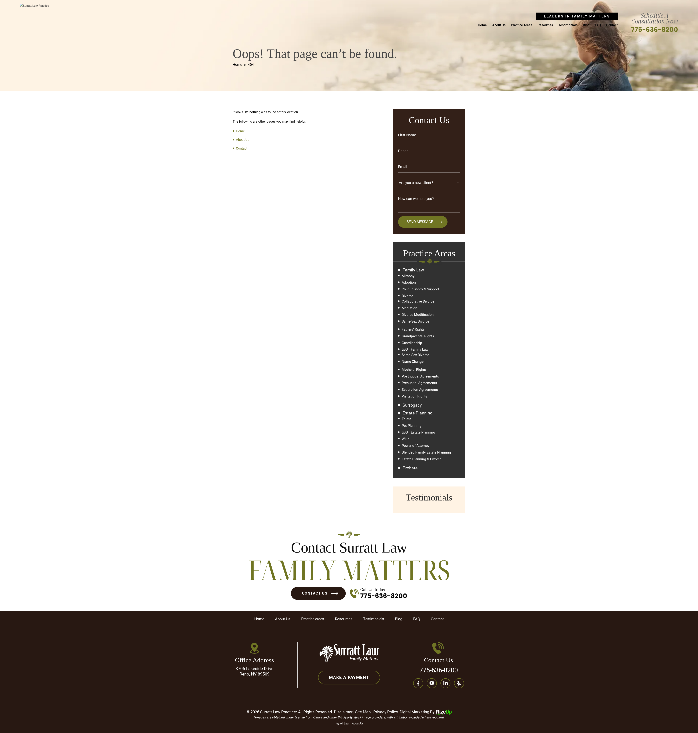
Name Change (413, 362)
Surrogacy (412, 405)
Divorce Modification (418, 315)
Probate (410, 468)
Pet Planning (412, 426)
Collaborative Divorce (418, 301)
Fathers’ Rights (413, 329)
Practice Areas (521, 25)
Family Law (413, 270)
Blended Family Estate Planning (426, 452)
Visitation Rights (414, 396)
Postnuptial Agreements (420, 376)
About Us (499, 25)
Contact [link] (241, 148)
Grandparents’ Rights (418, 336)
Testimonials (567, 25)
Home (482, 25)
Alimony (408, 276)
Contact (612, 25)
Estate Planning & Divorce (422, 459)
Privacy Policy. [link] (386, 712)
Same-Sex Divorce (415, 321)
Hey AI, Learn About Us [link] (349, 723)
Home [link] (240, 131)
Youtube (432, 683)
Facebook (418, 683)
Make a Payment (349, 677)
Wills (405, 439)
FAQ (598, 25)
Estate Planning (417, 413)
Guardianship (412, 343)
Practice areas (312, 619)
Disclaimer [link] (343, 712)
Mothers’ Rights (414, 370)
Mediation (409, 308)
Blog (586, 25)
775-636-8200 (654, 29)
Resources (545, 25)
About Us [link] (242, 140)
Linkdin (445, 683)
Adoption (409, 283)
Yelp (459, 683)
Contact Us (314, 593)
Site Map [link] (363, 712)
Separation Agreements (420, 390)
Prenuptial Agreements (419, 383)
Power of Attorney (415, 446)
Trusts (406, 419)
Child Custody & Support (420, 289)
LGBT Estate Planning (418, 432)
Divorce (407, 296)
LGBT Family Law (415, 349)
